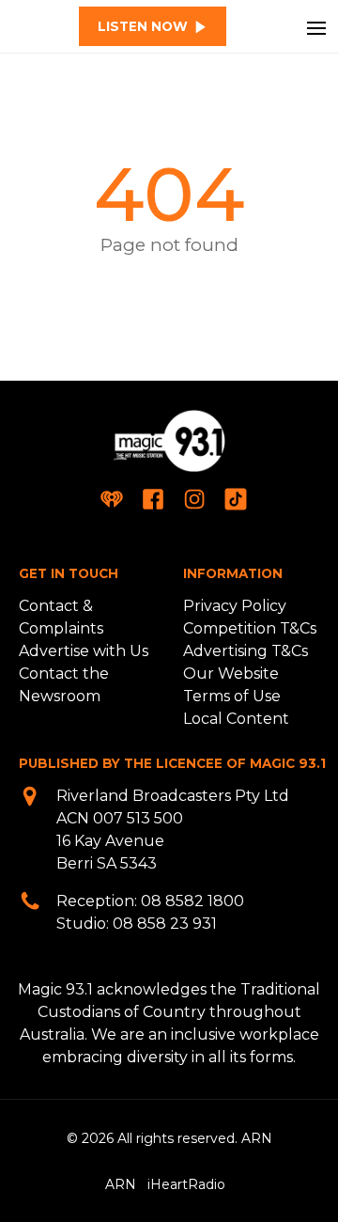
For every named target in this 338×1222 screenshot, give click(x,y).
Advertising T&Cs (245, 651)
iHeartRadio (186, 1184)
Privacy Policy (234, 606)
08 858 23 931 (165, 923)
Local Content (236, 719)
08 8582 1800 (192, 901)
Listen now (143, 26)
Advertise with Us (83, 651)
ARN (120, 1184)
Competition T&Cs (249, 628)
